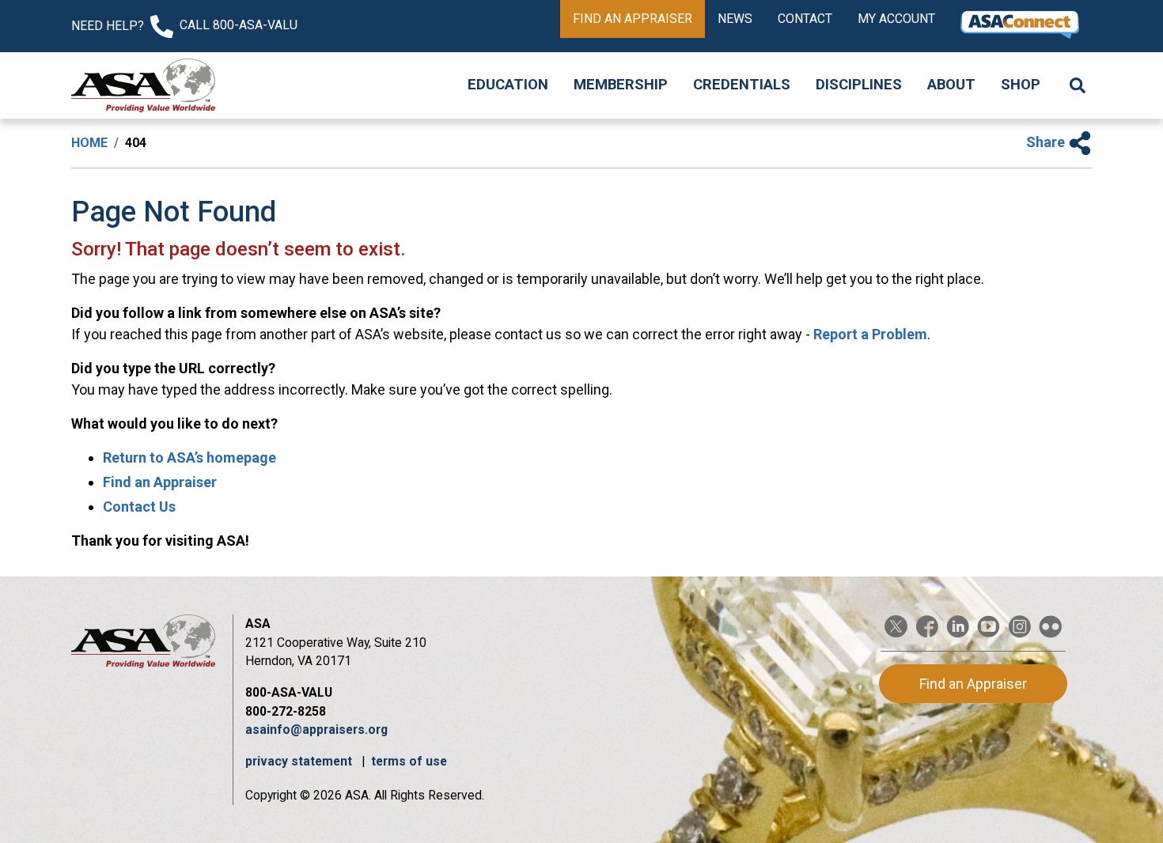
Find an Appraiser (632, 18)
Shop (1020, 84)
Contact (805, 18)
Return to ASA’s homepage (189, 457)
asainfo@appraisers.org (316, 729)
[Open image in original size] (143, 85)
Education (508, 84)
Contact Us (139, 506)
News (735, 18)
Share (1047, 142)
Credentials (741, 84)
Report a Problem (870, 334)
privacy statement (300, 761)
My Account (896, 18)
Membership (621, 84)
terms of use (409, 761)
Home (89, 142)
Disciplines (859, 84)
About (951, 84)
